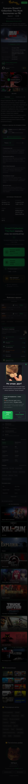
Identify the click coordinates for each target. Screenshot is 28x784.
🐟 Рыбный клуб (7, 415)
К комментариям (19, 415)
